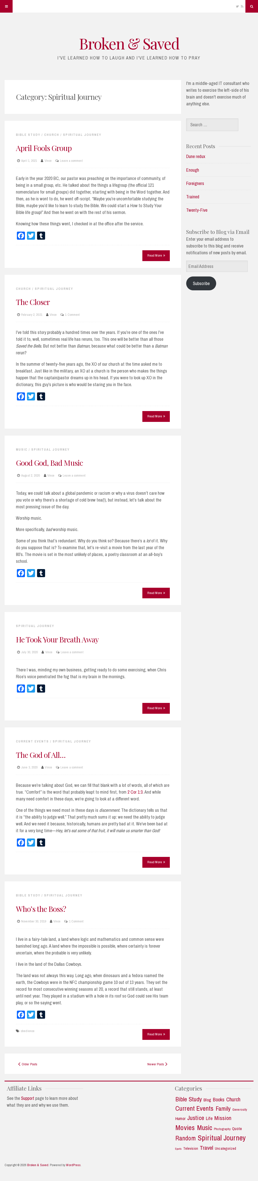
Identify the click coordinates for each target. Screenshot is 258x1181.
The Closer (33, 302)
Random (185, 1138)
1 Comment (72, 315)
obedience (28, 1031)
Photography (222, 1129)
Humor (180, 1118)
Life (209, 1118)
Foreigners (195, 183)
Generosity (239, 1109)
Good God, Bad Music (49, 463)
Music (21, 449)
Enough (192, 170)
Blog (207, 1100)
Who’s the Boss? (41, 909)
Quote (237, 1128)
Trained (192, 197)
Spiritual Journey (82, 135)
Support (27, 1098)
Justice (195, 1118)
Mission (223, 1118)
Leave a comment (71, 161)
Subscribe (201, 283)
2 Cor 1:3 (135, 792)
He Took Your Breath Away (57, 639)
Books (219, 1100)
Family (223, 1109)
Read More (154, 255)
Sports (178, 1149)
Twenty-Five (196, 210)
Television (190, 1148)
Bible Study (28, 135)
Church (51, 135)
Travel (206, 1148)
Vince (48, 161)
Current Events (32, 741)
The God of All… (41, 755)
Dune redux (195, 156)
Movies (185, 1127)
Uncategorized (225, 1148)
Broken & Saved (129, 43)
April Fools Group (44, 148)
